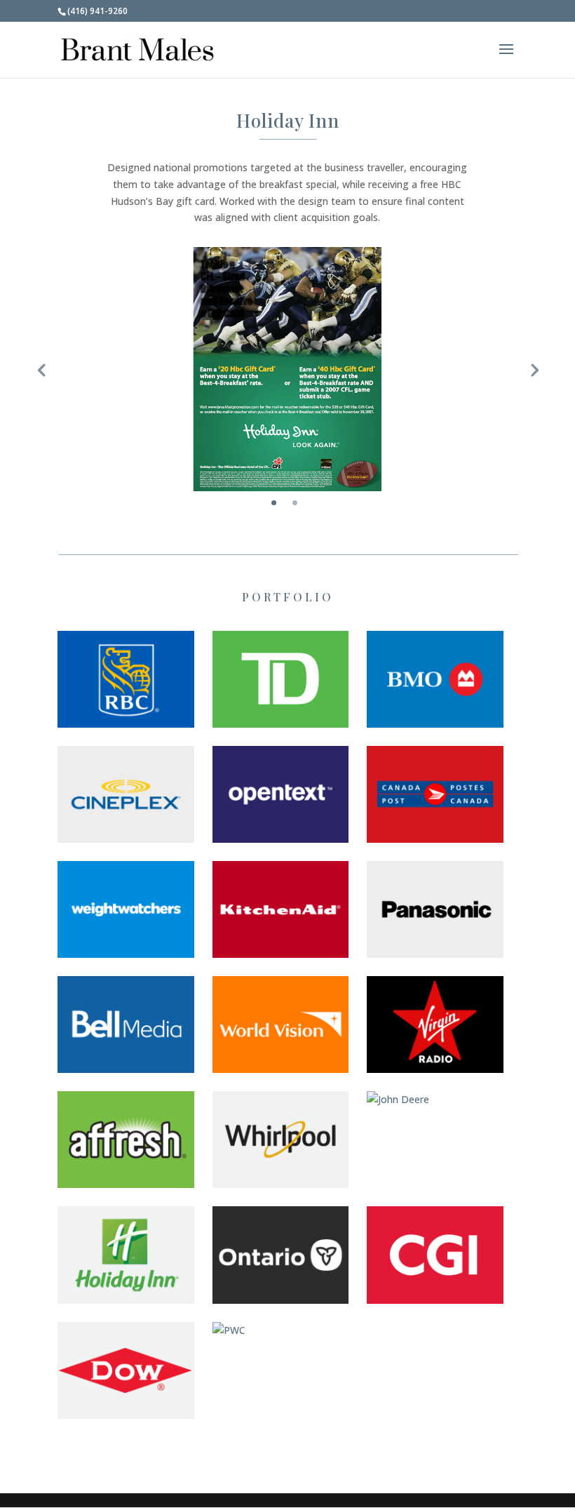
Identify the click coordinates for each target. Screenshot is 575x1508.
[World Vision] (280, 1024)
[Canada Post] (435, 794)
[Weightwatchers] (126, 909)
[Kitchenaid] (280, 909)
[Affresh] (126, 1139)
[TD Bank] (280, 679)
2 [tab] (294, 502)
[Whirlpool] (280, 1139)
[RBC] (126, 679)
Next (533, 369)
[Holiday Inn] (126, 1254)
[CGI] (435, 1254)
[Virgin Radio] (435, 1024)
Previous (41, 369)
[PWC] (280, 1330)
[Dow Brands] (126, 1370)
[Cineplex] (126, 794)
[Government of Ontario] (280, 1254)
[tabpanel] (287, 369)
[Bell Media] (126, 1024)
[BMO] (435, 679)
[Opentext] (280, 794)
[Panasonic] (435, 909)
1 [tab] (273, 502)
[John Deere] (435, 1099)
